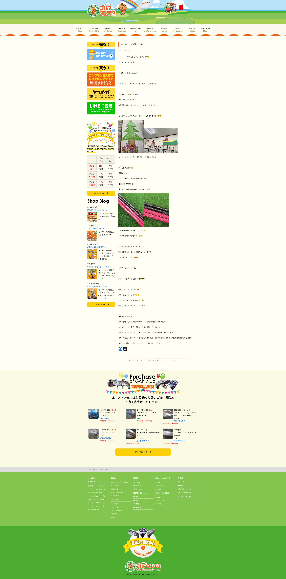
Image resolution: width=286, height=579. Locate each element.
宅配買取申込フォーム (139, 493)
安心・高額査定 (137, 482)
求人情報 (180, 478)
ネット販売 (94, 30)
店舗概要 (157, 482)
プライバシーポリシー (184, 492)
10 (174, 360)
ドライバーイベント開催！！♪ (97, 228)
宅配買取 (122, 30)
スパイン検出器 (115, 485)
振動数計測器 (114, 489)
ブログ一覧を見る (99, 304)
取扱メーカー (206, 30)
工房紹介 (113, 478)
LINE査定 (136, 504)
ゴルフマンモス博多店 (192, 30)
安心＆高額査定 (99, 193)
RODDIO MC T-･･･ (180, 421)
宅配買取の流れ (137, 485)
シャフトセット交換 (116, 510)
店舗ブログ (80, 30)
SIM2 (139, 418)
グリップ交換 (114, 503)
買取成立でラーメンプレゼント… (99, 210)
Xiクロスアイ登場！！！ (95, 509)
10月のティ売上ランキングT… (98, 286)
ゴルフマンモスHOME (184, 496)
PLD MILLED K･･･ (180, 441)
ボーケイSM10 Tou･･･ (145, 441)
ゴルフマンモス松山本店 (178, 30)
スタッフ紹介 (159, 489)
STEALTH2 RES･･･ (107, 438)
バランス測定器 (115, 495)
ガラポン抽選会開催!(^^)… (96, 247)
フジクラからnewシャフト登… (96, 506)
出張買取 (150, 30)
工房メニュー (115, 499)
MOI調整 (113, 517)
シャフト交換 (114, 507)
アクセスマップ (159, 485)
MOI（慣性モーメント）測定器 (119, 482)
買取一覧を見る (141, 452)
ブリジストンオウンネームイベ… (97, 502)
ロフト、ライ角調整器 (117, 492)
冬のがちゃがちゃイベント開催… (99, 267)
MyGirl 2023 (104, 418)
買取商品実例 (137, 507)
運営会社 (180, 485)
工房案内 (108, 30)
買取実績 (164, 30)
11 (179, 360)
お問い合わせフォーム (184, 489)
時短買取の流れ (137, 489)
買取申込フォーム (136, 30)
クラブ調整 (114, 514)
